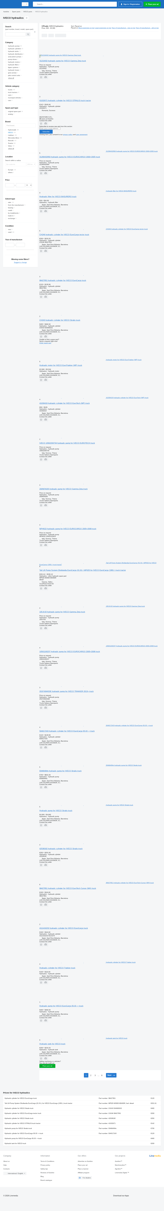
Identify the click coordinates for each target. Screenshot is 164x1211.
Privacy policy (45, 1165)
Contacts (6, 1169)
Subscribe (46, 132)
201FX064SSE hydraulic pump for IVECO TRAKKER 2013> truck (66, 691)
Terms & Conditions (47, 1161)
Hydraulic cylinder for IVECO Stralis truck (19, 1108)
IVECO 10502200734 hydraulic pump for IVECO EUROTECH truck (67, 443)
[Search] (35, 4)
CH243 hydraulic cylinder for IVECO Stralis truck (59, 320)
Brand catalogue (46, 1180)
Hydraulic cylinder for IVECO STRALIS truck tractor (22, 1123)
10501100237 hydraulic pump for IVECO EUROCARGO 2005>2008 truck (69, 652)
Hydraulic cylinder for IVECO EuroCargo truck (21, 1098)
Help (5, 1165)
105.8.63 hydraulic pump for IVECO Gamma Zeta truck (62, 612)
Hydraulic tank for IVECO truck (52, 1044)
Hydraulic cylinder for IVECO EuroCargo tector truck (23, 1113)
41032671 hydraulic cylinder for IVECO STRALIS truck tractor (65, 100)
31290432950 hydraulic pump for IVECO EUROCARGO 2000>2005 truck (69, 157)
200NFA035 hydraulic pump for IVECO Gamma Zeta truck (63, 489)
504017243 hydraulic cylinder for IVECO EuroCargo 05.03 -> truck (67, 731)
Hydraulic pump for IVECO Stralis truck (55, 811)
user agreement (81, 134)
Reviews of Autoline (47, 1173)
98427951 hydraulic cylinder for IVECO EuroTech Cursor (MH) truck (67, 888)
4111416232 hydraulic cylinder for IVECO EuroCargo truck (63, 928)
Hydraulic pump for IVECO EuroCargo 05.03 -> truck (61, 1006)
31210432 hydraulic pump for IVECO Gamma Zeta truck (62, 61)
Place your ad (47, 1066)
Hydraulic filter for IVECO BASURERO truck (57, 197)
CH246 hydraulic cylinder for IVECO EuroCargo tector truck (64, 235)
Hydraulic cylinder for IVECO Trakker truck (57, 968)
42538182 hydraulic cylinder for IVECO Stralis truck (61, 849)
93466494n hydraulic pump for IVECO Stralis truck (60, 771)
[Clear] (35, 32)
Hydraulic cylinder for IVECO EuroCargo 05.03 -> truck (24, 1133)
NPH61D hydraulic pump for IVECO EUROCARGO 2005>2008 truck (67, 529)
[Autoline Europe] (11, 4)
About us (6, 1161)
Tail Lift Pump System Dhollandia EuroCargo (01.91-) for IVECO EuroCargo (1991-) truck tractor (38, 1103)
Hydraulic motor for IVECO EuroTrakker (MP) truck (60, 365)
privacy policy (68, 134)
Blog (42, 1176)
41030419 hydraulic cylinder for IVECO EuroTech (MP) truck (64, 403)
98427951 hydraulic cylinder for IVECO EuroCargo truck (62, 280)
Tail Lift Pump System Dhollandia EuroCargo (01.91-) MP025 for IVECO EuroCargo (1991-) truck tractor (82, 570)
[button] (41, 77)
